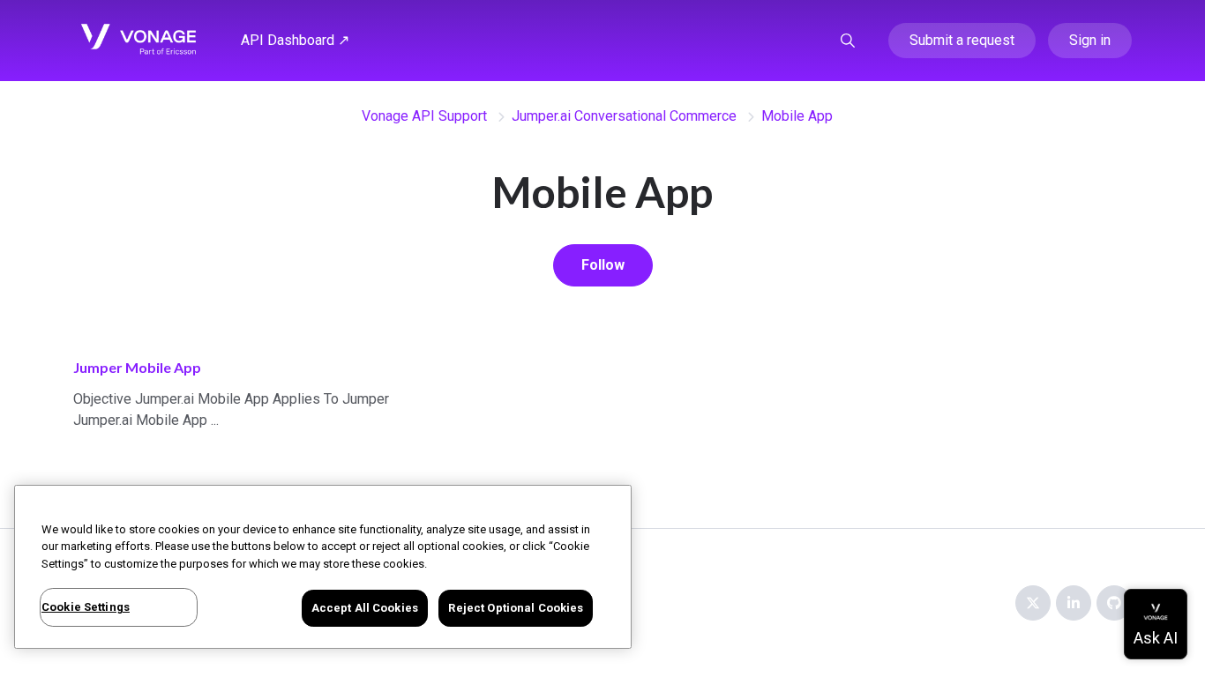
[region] (323, 567)
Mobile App (797, 116)
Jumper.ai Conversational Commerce (624, 116)
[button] (847, 40)
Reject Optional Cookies (515, 607)
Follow (603, 265)
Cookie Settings (85, 607)
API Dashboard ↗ (295, 40)
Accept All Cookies (364, 607)
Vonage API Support (424, 116)
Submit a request (961, 40)
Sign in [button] (1090, 40)
